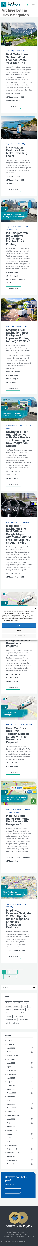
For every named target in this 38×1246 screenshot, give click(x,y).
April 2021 (11, 1126)
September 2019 (13, 1153)
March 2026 (11, 1052)
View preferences (19, 636)
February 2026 (12, 1055)
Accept (19, 625)
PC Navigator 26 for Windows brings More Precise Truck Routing (17, 238)
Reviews (23, 1013)
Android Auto (18, 1003)
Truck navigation (13, 276)
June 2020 (11, 1138)
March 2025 (11, 1070)
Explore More (13, 106)
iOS (22, 97)
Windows (10, 183)
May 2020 (11, 1141)
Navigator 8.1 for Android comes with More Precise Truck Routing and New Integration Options (18, 438)
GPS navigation (12, 97)
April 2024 (11, 1078)
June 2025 (11, 1063)
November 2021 (13, 1115)
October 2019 (12, 1149)
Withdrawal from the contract (25, 1236)
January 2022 (12, 1112)
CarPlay (8, 1006)
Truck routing (12, 279)
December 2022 (13, 1097)
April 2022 (11, 1104)
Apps (18, 94)
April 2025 (11, 1067)
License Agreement (13, 1232)
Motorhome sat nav (14, 101)
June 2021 (11, 1119)
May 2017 (10, 1164)
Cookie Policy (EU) (9, 1236)
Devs (24, 1006)
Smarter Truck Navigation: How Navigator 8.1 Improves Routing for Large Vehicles (18, 335)
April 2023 (11, 1089)
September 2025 (13, 1059)
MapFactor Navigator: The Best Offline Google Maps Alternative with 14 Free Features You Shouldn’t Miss (18, 534)
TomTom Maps (12, 478)
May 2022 (10, 1100)
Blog (7, 50)
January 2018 (12, 1160)
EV (29, 1006)
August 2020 (12, 1134)
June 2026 (11, 1044)
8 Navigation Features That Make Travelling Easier (16, 152)
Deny (19, 630)
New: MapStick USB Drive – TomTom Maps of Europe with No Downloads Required (17, 735)
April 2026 (11, 1048)
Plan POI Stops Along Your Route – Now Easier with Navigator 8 (18, 820)
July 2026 (10, 1041)
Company (17, 1006)
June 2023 (11, 1085)
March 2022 (11, 1108)
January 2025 (12, 1074)
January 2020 (12, 1145)
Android (10, 94)
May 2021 (10, 1123)
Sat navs (8, 1016)
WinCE (22, 279)
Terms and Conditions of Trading (18, 1234)
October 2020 (12, 1130)
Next (9, 976)
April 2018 (11, 1156)
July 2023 (10, 1082)
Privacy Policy (25, 1232)
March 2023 (11, 1093)
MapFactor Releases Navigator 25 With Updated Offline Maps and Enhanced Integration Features (19, 919)
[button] (35, 608)
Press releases (15, 227)
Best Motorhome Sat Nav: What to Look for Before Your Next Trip (17, 58)
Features (26, 857)
